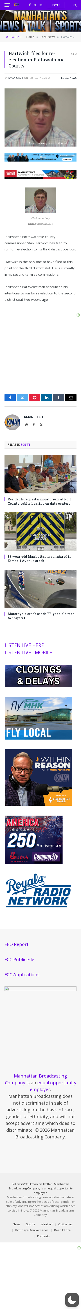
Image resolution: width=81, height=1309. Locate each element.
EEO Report (16, 944)
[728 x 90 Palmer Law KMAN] (40, 160)
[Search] (74, 5)
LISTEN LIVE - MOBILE (28, 652)
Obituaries (65, 1224)
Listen (56, 5)
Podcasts (43, 1236)
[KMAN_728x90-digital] (40, 177)
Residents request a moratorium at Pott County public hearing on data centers (39, 501)
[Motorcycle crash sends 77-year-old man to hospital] (40, 589)
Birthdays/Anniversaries (32, 1230)
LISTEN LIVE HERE (24, 645)
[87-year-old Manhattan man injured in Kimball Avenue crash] (40, 531)
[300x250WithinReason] (38, 805)
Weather (47, 1224)
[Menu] (7, 5)
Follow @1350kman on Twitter (32, 1184)
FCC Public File (19, 959)
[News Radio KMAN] (16, 5)
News (16, 1224)
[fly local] (38, 738)
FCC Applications (22, 974)
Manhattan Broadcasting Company (39, 1186)
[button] (72, 1300)
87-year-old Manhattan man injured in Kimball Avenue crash (40, 558)
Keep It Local (62, 1230)
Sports (30, 1224)
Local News (68, 77)
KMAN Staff (15, 77)
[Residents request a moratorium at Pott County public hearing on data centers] (40, 474)
